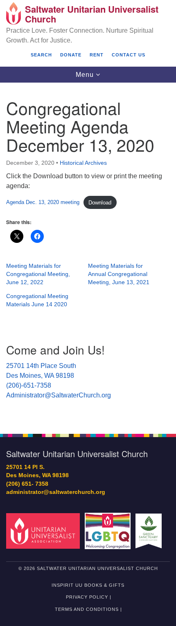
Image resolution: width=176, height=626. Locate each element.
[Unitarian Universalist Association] (44, 530)
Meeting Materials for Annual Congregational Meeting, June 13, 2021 (118, 274)
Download (99, 203)
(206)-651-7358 (28, 385)
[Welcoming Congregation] (109, 530)
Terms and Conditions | (88, 609)
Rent (97, 54)
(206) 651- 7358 (27, 484)
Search (41, 54)
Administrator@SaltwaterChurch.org (58, 395)
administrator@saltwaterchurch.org (55, 492)
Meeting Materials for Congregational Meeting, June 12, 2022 (38, 274)
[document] (88, 254)
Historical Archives (83, 162)
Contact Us (128, 54)
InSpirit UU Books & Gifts (88, 585)
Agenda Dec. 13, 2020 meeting (42, 203)
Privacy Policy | (88, 597)
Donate (70, 54)
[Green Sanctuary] (150, 530)
